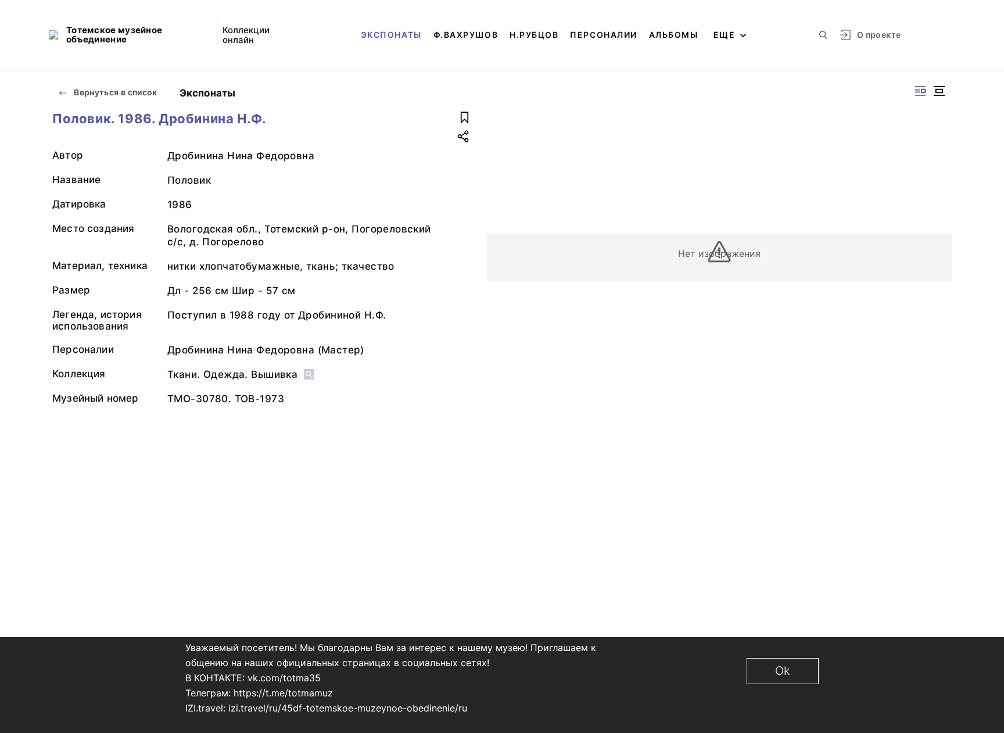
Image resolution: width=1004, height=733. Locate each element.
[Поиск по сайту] (823, 34)
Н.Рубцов (534, 35)
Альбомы (673, 35)
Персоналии (603, 35)
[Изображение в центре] (939, 91)
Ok (782, 671)
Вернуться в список (114, 92)
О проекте (879, 35)
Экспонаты (391, 35)
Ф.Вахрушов (465, 35)
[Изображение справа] (920, 91)
